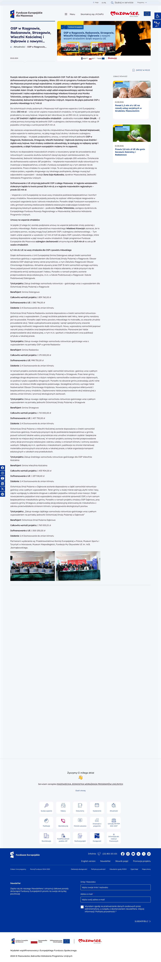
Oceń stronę (80, 790)
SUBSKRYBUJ (141, 921)
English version (88, 861)
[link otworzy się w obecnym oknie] (26, 14)
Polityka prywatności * (105, 911)
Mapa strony (146, 869)
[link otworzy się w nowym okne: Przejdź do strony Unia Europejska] (147, 13)
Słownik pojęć (121, 861)
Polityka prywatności (98, 869)
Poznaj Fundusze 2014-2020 (40, 869)
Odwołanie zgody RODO (118, 869)
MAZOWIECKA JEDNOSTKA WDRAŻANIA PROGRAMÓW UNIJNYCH (90, 784)
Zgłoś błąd (134, 869)
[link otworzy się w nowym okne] (125, 14)
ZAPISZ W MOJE (143, 70)
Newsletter (105, 861)
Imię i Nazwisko (88, 882)
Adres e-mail (87, 894)
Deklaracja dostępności (79, 869)
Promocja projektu (142, 861)
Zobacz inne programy (18, 869)
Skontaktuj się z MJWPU (92, 14)
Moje (95, 3)
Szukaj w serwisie (124, 3)
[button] (157, 16)
